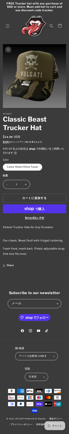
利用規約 (40, 424)
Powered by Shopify (35, 418)
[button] (7, 26)
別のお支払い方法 (34, 218)
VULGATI (20, 418)
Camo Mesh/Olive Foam (22, 167)
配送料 (6, 142)
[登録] (57, 303)
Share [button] (10, 265)
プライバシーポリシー (21, 424)
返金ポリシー (56, 418)
